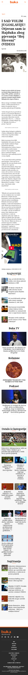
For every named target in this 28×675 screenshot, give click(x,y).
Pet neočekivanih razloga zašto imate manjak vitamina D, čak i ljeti (17, 300)
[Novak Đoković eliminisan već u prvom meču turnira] (20, 513)
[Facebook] (5, 74)
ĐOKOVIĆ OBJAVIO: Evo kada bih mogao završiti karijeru (7, 495)
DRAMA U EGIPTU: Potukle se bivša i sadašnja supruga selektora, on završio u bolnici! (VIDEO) (20, 472)
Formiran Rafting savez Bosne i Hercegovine (7, 467)
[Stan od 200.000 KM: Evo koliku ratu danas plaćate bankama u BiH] (5, 281)
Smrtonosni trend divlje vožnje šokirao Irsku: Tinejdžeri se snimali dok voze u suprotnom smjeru (17, 310)
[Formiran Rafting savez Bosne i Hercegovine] (7, 460)
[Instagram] (5, 637)
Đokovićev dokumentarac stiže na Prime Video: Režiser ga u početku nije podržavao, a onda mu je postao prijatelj (14, 450)
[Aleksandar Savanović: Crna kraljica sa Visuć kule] (14, 370)
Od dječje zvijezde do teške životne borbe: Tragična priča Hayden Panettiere (16, 290)
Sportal (4, 48)
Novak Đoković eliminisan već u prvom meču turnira (20, 521)
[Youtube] (17, 637)
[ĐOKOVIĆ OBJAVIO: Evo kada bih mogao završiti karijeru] (7, 486)
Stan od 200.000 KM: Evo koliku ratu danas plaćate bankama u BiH (17, 281)
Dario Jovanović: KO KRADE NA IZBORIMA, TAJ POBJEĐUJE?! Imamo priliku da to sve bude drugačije (14, 350)
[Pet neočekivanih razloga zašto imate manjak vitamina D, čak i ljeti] (5, 300)
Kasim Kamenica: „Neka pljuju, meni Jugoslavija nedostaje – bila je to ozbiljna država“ (20, 498)
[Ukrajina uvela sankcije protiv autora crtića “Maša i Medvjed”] (5, 319)
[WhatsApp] (5, 85)
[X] (5, 78)
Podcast (14, 386)
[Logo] (14, 2)
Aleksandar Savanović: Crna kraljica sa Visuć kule (14, 381)
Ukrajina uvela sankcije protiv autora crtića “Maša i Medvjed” (17, 319)
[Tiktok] (11, 637)
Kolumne (14, 358)
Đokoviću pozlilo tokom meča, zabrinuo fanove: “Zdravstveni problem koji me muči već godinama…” (7, 524)
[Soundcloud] (14, 637)
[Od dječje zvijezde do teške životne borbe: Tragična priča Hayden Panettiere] (5, 289)
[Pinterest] (5, 82)
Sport (3, 14)
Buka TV (14, 328)
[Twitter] (8, 637)
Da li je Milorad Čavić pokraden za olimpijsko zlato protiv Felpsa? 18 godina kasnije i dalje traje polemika (7, 549)
